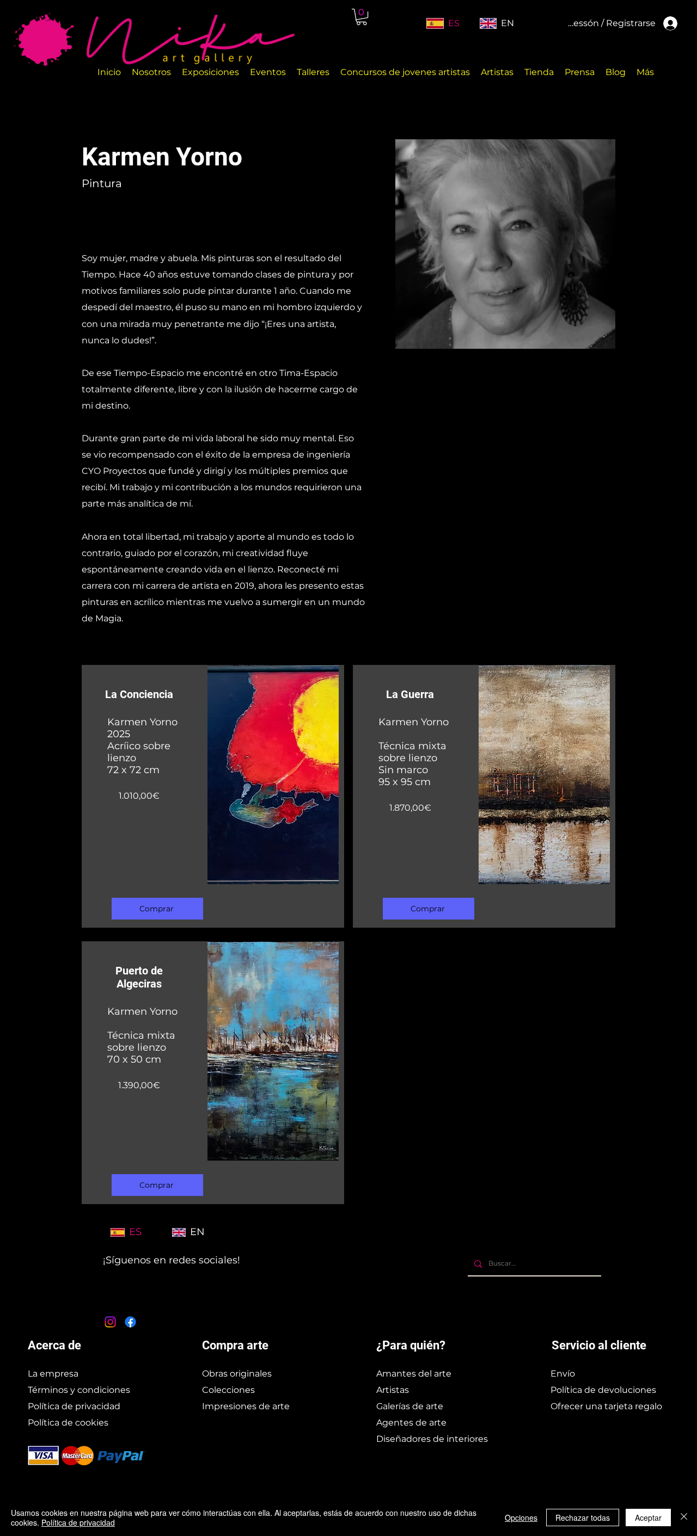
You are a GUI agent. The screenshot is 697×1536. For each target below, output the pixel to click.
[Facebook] (130, 1322)
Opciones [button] (521, 1517)
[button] (361, 17)
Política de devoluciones (603, 1390)
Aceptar (648, 1517)
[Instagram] (110, 1322)
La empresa (53, 1373)
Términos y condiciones (79, 1390)
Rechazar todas (582, 1517)
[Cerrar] (683, 1517)
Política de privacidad (74, 1406)
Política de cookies (68, 1422)
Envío (563, 1373)
